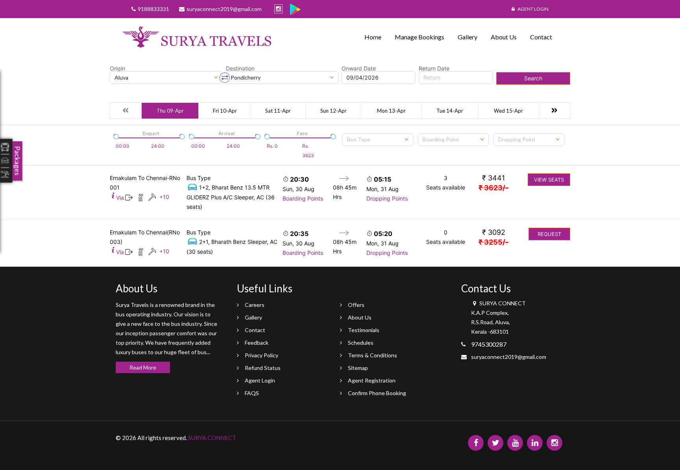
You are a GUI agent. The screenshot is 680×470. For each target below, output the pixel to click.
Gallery (467, 37)
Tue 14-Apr (449, 111)
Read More (142, 367)
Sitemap (358, 367)
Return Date (434, 68)
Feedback (256, 342)
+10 (164, 196)
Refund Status (263, 367)
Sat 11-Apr (278, 111)
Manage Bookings (419, 37)
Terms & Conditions (372, 355)
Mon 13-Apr (391, 111)
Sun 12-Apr (333, 111)
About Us (504, 37)
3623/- (493, 188)
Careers (254, 304)
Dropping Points (387, 198)
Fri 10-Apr (225, 111)
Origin (117, 68)
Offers (356, 304)
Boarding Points (303, 198)
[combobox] (377, 139)
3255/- (493, 242)
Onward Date (359, 68)
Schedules (360, 342)
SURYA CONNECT (212, 437)
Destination (240, 68)
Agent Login (533, 9)
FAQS (252, 393)
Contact (541, 37)
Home (372, 37)
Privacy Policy (261, 355)
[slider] (115, 136)
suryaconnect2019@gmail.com (508, 356)
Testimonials (363, 330)
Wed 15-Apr (508, 111)
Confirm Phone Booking (377, 393)
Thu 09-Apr (170, 111)
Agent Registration (371, 380)
